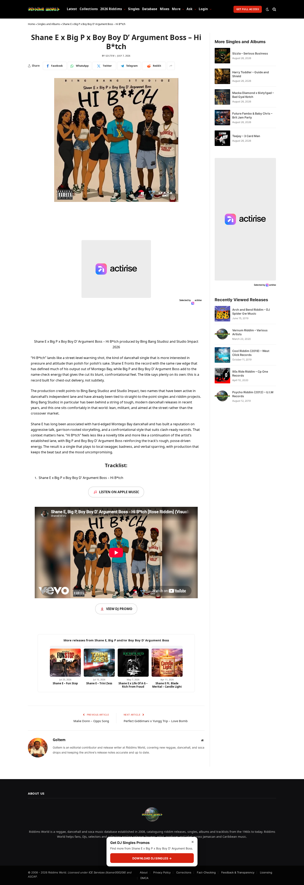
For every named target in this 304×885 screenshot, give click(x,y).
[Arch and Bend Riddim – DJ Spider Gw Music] (222, 313)
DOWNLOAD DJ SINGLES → (152, 858)
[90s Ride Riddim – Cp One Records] (222, 375)
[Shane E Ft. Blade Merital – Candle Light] (167, 661)
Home (31, 24)
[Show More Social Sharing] (171, 66)
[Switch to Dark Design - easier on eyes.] (267, 9)
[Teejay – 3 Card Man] (222, 138)
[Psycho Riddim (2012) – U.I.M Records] (222, 396)
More (176, 9)
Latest (72, 9)
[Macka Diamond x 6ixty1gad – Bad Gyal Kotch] (222, 97)
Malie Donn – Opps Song (91, 721)
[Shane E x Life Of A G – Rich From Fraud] (133, 661)
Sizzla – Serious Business (250, 53)
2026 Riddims (111, 9)
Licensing (266, 872)
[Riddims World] (44, 9)
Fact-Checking (206, 872)
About (144, 872)
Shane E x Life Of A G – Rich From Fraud (133, 685)
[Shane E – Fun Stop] (65, 661)
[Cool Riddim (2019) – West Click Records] (222, 355)
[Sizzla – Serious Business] (222, 55)
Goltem (109, 55)
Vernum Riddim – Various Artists (250, 332)
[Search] (274, 9)
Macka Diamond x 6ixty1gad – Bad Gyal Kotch (253, 94)
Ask (190, 9)
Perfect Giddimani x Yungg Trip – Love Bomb (156, 721)
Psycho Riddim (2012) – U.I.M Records (252, 394)
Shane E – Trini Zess (99, 683)
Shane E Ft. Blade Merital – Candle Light (167, 685)
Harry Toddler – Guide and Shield (250, 74)
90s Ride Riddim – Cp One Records (250, 373)
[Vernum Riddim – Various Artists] (222, 334)
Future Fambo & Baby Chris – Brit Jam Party (252, 115)
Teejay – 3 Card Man (246, 136)
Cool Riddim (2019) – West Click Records (250, 353)
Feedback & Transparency (237, 872)
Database (149, 9)
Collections (89, 9)
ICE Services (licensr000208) (107, 872)
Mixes (165, 9)
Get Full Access (247, 9)
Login (203, 9)
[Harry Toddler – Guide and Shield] (222, 76)
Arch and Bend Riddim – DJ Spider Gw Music (251, 311)
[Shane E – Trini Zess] (99, 661)
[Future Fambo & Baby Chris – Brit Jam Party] (222, 117)
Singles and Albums (48, 24)
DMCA (144, 878)
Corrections (183, 872)
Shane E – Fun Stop (65, 683)
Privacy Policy (162, 872)
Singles (134, 9)
